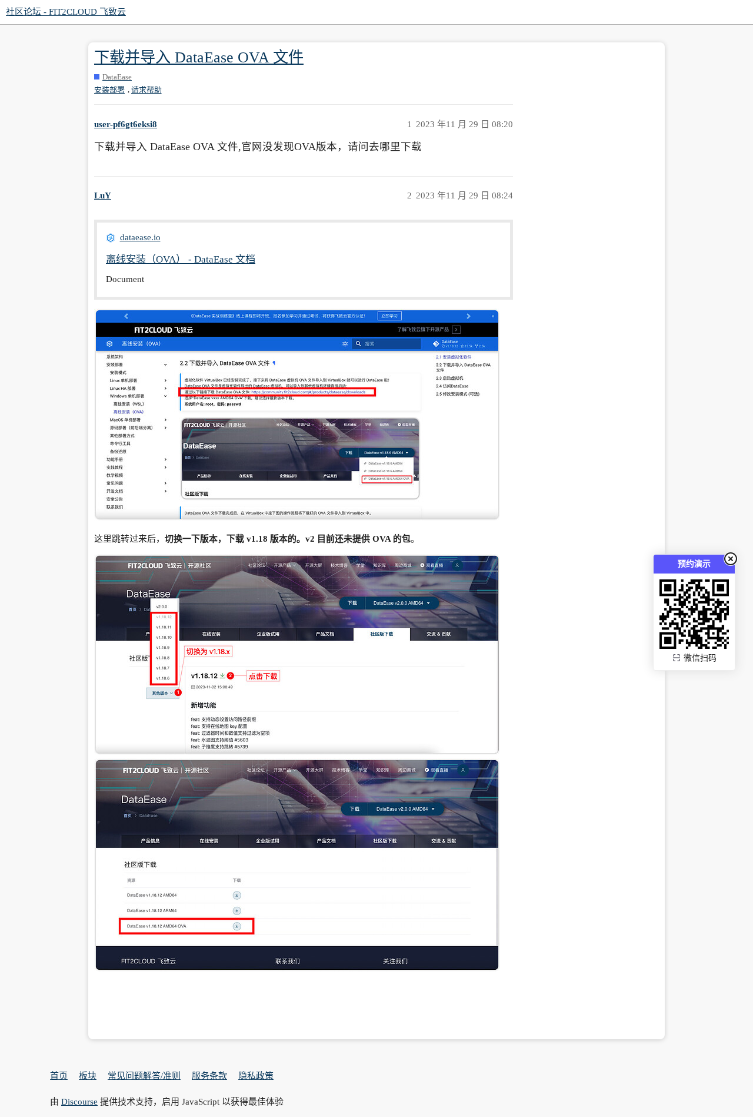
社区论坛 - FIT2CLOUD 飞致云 (66, 11)
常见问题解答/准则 (144, 1075)
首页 (59, 1075)
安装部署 (109, 89)
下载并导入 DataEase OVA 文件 (199, 57)
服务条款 (209, 1075)
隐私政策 (256, 1075)
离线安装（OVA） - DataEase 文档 (180, 259)
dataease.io (140, 237)
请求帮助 (146, 89)
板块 (87, 1075)
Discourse (79, 1101)
